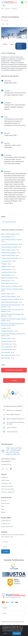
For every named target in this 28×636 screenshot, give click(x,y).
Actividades (16, 625)
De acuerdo (17, 633)
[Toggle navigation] (3, 5)
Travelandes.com (6, 520)
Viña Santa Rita (5, 352)
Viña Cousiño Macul (6, 347)
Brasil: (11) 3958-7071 (13, 454)
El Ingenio (4, 264)
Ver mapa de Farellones (9, 222)
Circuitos (8, 625)
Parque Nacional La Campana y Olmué (12, 289)
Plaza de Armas (5, 293)
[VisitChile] (9, 2)
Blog (2, 506)
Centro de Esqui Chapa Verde (9, 244)
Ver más (9, 633)
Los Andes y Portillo (6, 272)
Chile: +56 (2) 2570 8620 (14, 448)
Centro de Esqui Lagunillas (8, 252)
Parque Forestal (5, 280)
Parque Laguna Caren (7, 283)
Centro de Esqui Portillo (7, 255)
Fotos (2, 509)
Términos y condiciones (7, 492)
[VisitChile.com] (13, 595)
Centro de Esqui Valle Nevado (9, 258)
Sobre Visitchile (5, 480)
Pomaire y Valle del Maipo (8, 296)
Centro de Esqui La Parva (8, 250)
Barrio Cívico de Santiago (8, 234)
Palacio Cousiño (5, 275)
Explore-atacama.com (7, 526)
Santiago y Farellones (7, 331)
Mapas (3, 512)
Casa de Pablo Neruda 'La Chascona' (11, 239)
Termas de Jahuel (6, 338)
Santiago (3, 328)
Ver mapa (6, 20)
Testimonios (4, 477)
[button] (26, 2)
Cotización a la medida (7, 489)
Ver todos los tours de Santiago (14, 370)
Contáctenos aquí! (6, 483)
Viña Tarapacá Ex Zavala (8, 355)
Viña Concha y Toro (6, 344)
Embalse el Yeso (5, 266)
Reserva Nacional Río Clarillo (9, 302)
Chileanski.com (5, 523)
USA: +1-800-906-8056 (13, 450)
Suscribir (5, 551)
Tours (2, 625)
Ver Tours (14, 380)
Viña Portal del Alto (6, 349)
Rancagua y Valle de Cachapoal (10, 299)
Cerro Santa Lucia (6, 261)
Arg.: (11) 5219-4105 (12, 452)
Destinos (8, 8)
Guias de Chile (5, 503)
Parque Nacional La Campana (9, 286)
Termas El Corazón (6, 341)
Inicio (2, 8)
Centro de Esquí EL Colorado (9, 247)
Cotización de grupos (7, 486)
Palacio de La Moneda (7, 278)
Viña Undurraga (5, 358)
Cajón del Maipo (5, 237)
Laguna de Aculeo (6, 269)
